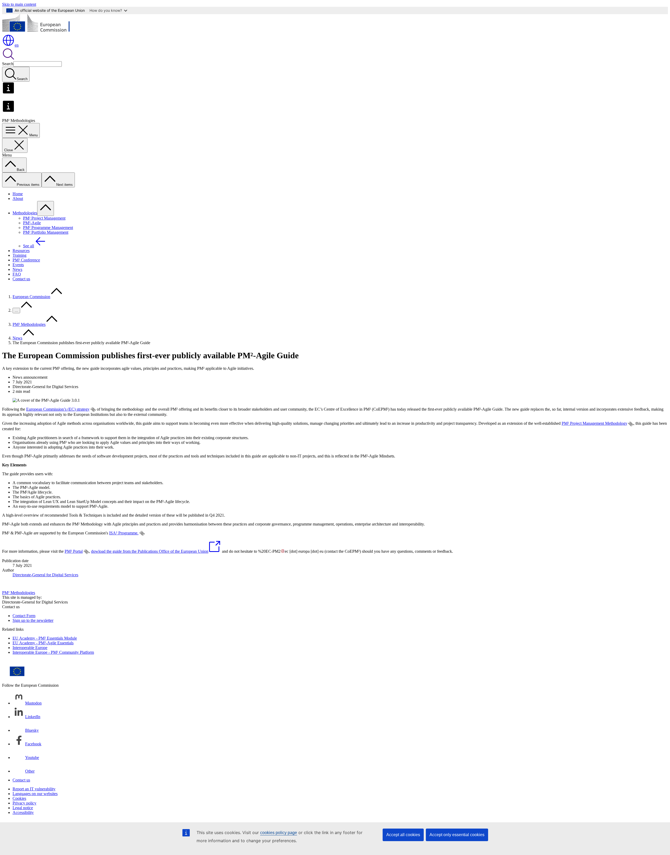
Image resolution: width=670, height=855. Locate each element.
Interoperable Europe (30, 647)
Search (7, 64)
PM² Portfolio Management (45, 232)
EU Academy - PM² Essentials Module (45, 638)
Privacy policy (24, 803)
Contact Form (24, 615)
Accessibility (23, 812)
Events (18, 264)
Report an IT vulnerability (34, 789)
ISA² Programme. (123, 533)
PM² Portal (74, 551)
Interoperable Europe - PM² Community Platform (53, 652)
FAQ (17, 274)
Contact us (21, 279)
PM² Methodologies (29, 324)
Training (19, 255)
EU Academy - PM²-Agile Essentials (43, 643)
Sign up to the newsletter (33, 620)
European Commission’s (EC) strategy (58, 409)
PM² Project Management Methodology (594, 423)
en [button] (17, 45)
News (17, 269)
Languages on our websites (35, 793)
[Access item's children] (45, 208)
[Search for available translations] (93, 409)
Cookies (19, 798)
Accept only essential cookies (456, 834)
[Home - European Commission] (40, 31)
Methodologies (25, 213)
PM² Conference (26, 260)
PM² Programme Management (48, 227)
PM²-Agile (32, 223)
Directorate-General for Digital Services (45, 575)
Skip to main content (19, 4)
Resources (21, 250)
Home (18, 194)
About (18, 198)
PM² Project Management (44, 218)
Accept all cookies (403, 834)
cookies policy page (278, 832)
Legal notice (23, 808)
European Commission (31, 296)
